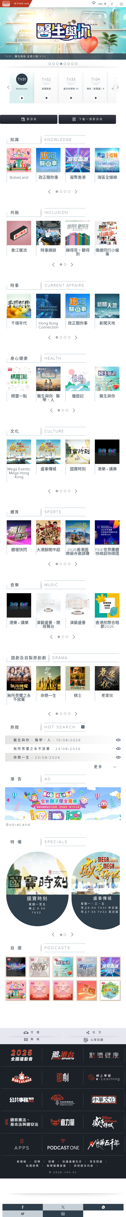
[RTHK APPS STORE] (21, 1144)
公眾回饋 (97, 1040)
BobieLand (21, 88)
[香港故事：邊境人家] (110, 990)
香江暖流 (19, 250)
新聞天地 (107, 323)
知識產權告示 (73, 1161)
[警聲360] (86, 966)
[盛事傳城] (104, 1122)
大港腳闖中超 (48, 550)
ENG (101, 4)
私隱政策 (33, 1165)
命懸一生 (48, 695)
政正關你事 (48, 177)
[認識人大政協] (86, 990)
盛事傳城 (48, 469)
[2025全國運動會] (21, 1055)
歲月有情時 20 (71, 88)
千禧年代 (19, 323)
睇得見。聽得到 (78, 252)
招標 (52, 1161)
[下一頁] (118, 87)
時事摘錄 (48, 250)
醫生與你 (107, 396)
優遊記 (78, 396)
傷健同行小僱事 (107, 252)
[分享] (88, 1032)
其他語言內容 (84, 1165)
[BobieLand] (63, 808)
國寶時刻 (78, 469)
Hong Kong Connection (48, 325)
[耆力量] (62, 1122)
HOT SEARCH (60, 727)
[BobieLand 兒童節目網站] (21, 1077)
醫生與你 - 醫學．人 (48, 398)
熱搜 (14, 727)
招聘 (38, 1161)
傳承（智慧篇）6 (95, 88)
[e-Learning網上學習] (104, 1077)
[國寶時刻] (37, 873)
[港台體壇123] (15, 966)
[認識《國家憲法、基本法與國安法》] (21, 1122)
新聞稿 (22, 1161)
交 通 (35, 1032)
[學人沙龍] (39, 966)
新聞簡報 (46, 88)
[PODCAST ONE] (62, 1144)
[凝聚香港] (110, 966)
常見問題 (97, 1161)
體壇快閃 (19, 550)
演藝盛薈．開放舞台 (48, 625)
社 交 (97, 1032)
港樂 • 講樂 (107, 469)
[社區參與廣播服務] (62, 1100)
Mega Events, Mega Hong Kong (19, 473)
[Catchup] (82, 726)
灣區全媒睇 (107, 177)
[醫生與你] (63, 966)
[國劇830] (62, 1077)
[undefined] (94, 2)
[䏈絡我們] (26, 1039)
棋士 (78, 695)
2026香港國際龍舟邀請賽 (78, 552)
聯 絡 (35, 1039)
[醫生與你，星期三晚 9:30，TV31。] (63, 33)
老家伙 (107, 695)
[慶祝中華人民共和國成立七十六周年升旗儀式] (63, 990)
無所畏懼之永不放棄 (19, 697)
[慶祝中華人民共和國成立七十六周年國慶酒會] (39, 990)
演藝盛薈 (78, 623)
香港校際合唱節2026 (107, 625)
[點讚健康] (104, 1055)
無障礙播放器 (57, 1165)
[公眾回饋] (86, 1040)
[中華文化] (104, 1100)
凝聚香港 (78, 177)
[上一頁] (8, 87)
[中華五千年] (104, 1144)
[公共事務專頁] (21, 1100)
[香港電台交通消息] (26, 1032)
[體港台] (62, 1055)
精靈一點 (19, 396)
